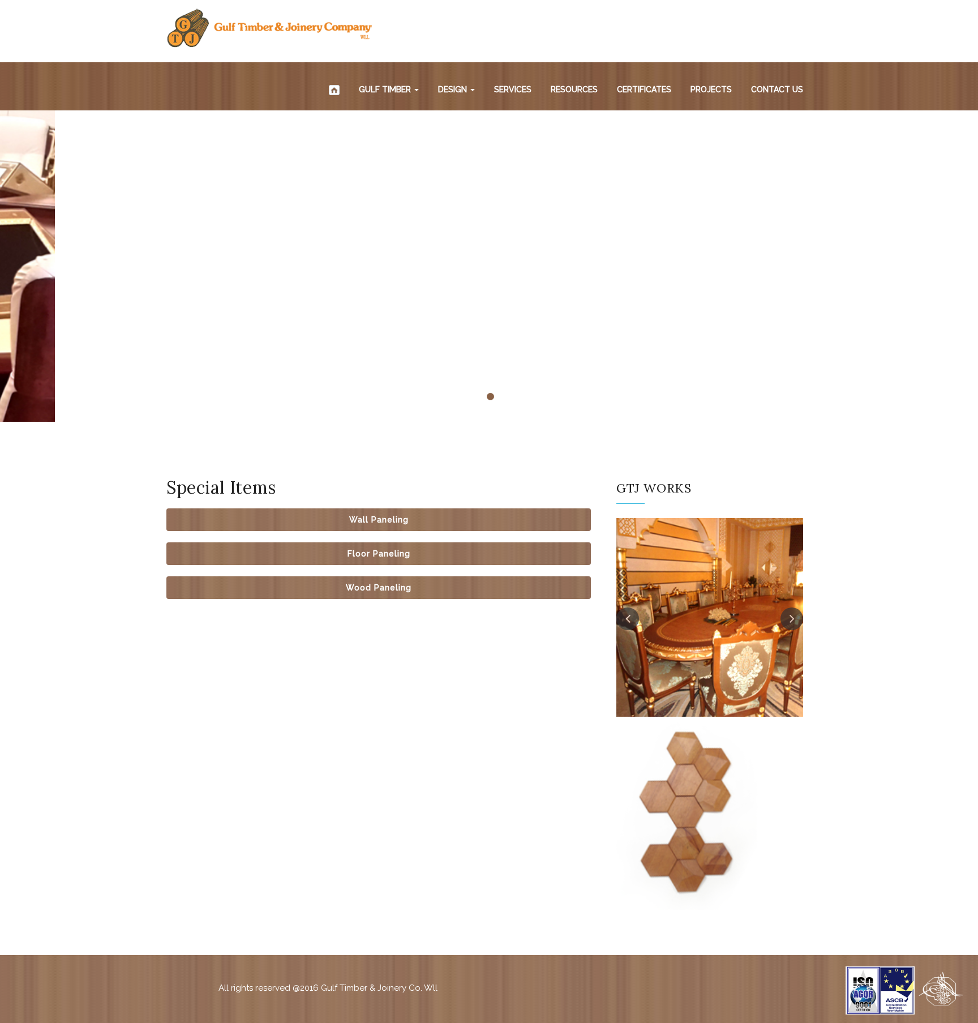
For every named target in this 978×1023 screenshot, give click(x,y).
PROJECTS (711, 89)
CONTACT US (777, 89)
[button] (378, 519)
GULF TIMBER (386, 89)
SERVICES (512, 89)
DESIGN (453, 89)
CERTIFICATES (644, 89)
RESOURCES (574, 89)
